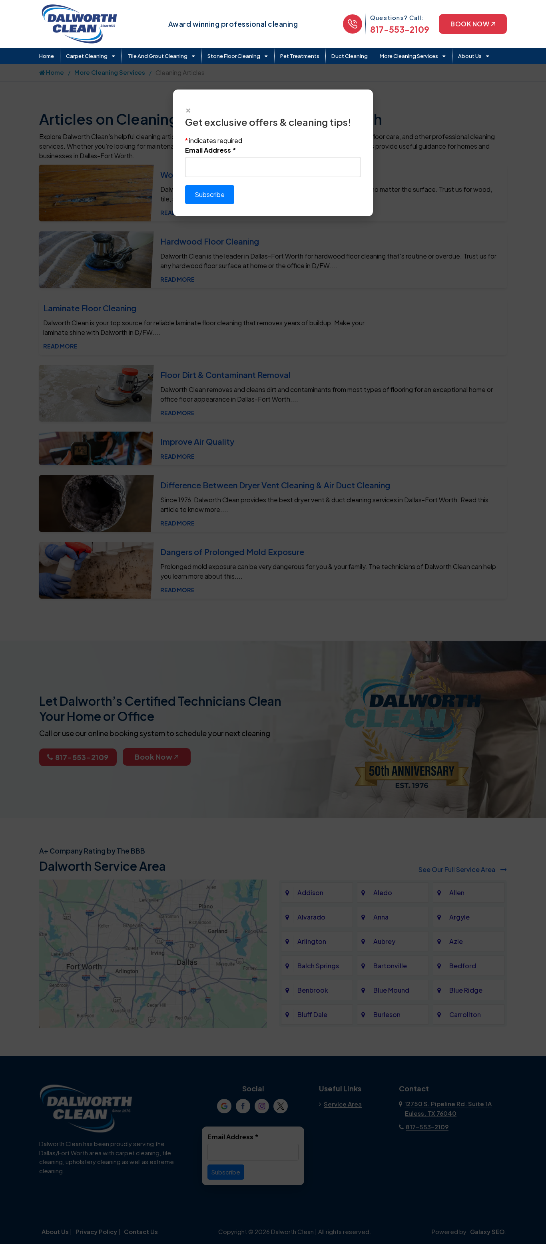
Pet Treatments (299, 56)
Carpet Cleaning (87, 56)
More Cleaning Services (409, 56)
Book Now (469, 24)
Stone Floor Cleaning (233, 56)
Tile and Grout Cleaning (157, 56)
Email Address (210, 150)
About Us (470, 56)
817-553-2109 (399, 29)
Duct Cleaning (349, 56)
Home (46, 56)
